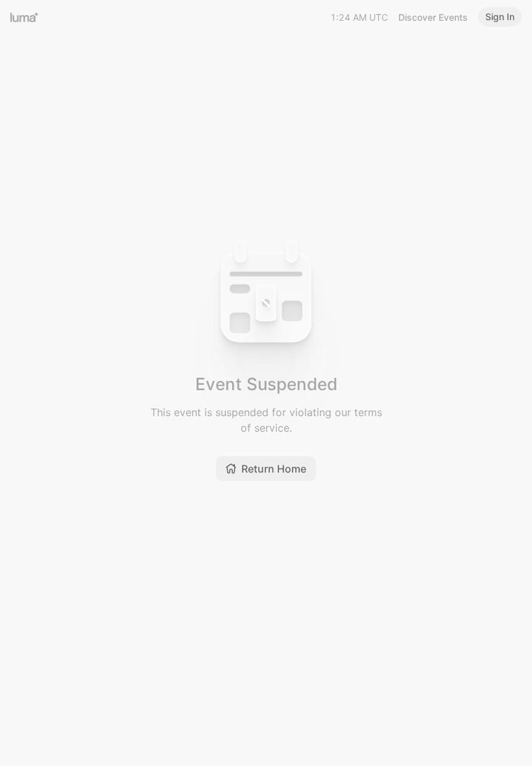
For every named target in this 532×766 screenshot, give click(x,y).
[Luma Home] (24, 17)
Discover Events (433, 17)
